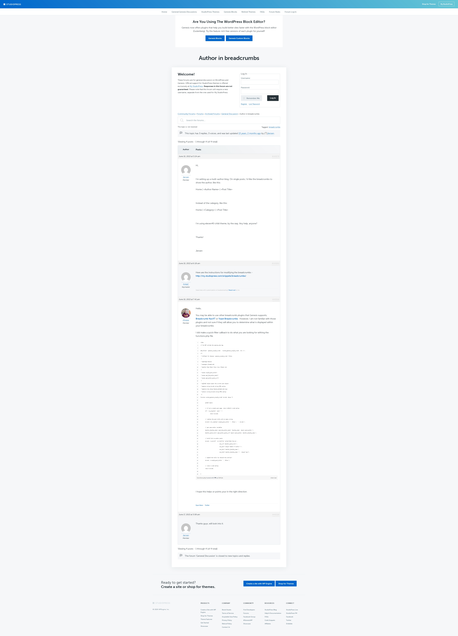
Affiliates (268, 624)
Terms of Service (228, 613)
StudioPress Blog (271, 610)
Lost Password (254, 104)
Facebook (289, 617)
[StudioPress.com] (12, 4)
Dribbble (289, 624)
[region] (237, 408)
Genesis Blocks (215, 38)
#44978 (275, 156)
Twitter (207, 505)
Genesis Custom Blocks (239, 38)
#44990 (275, 263)
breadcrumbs (274, 127)
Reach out (232, 290)
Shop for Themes (286, 583)
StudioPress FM (291, 613)
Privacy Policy (227, 620)
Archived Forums (212, 114)
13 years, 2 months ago (250, 133)
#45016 (275, 299)
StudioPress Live (292, 610)
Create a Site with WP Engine (208, 611)
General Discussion (229, 114)
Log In (273, 98)
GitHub (220, 478)
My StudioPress (446, 4)
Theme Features (206, 619)
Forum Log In (291, 12)
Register (244, 104)
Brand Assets (226, 610)
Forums (200, 114)
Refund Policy (227, 624)
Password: (245, 87)
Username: (246, 78)
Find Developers (249, 610)
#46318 (275, 514)
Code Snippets (270, 620)
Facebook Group (249, 617)
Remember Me (253, 98)
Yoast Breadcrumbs (228, 318)
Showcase (204, 626)
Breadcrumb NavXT (205, 318)
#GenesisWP (247, 620)
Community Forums (186, 114)
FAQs (266, 617)
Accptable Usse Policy (229, 617)
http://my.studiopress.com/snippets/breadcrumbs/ (221, 276)
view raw (274, 478)
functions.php (201, 478)
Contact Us (226, 627)
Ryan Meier (199, 505)
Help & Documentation (273, 613)
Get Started (205, 623)
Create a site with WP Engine (259, 583)
